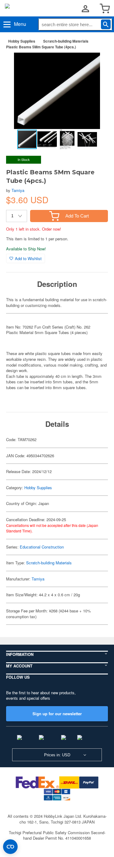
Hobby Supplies (21, 41)
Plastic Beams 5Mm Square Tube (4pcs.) (41, 47)
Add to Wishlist (28, 258)
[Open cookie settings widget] (10, 846)
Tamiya (18, 190)
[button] (97, 63)
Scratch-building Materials (65, 41)
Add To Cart (77, 215)
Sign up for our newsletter (57, 713)
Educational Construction (42, 547)
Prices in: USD (57, 755)
